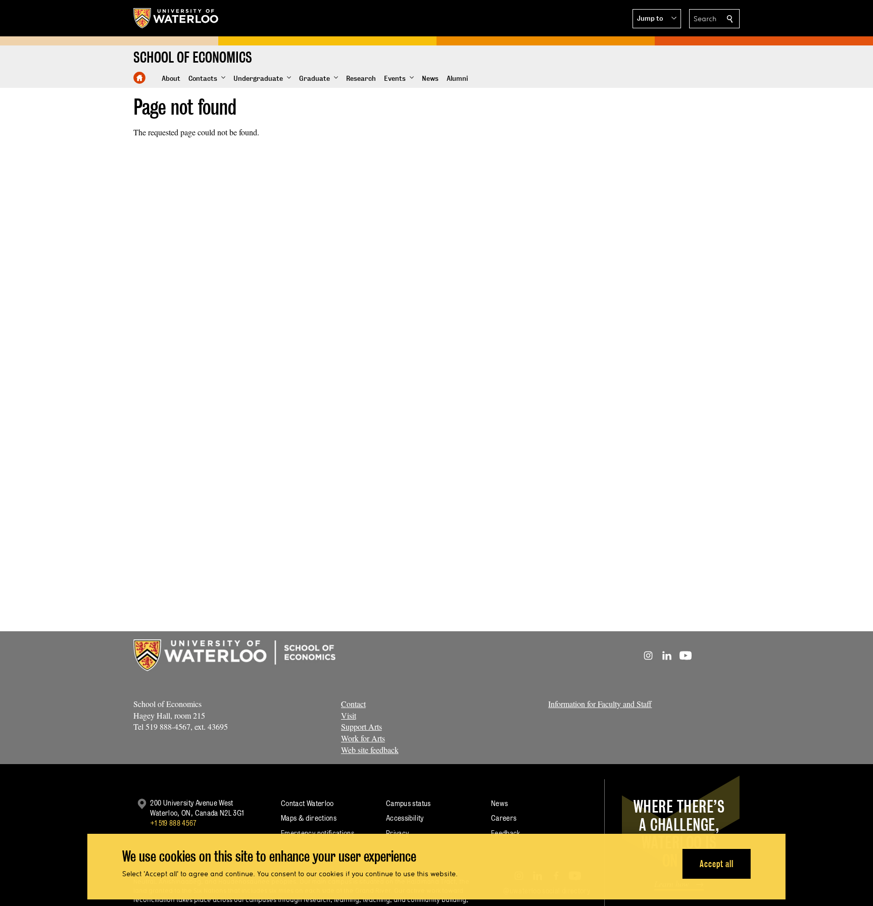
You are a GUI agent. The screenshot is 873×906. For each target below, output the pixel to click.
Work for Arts (363, 738)
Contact (353, 703)
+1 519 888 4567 (173, 823)
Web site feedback (370, 749)
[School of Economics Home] (139, 78)
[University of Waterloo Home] (176, 18)
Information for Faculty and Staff (600, 703)
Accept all (717, 863)
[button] (657, 19)
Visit (348, 715)
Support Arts (361, 726)
